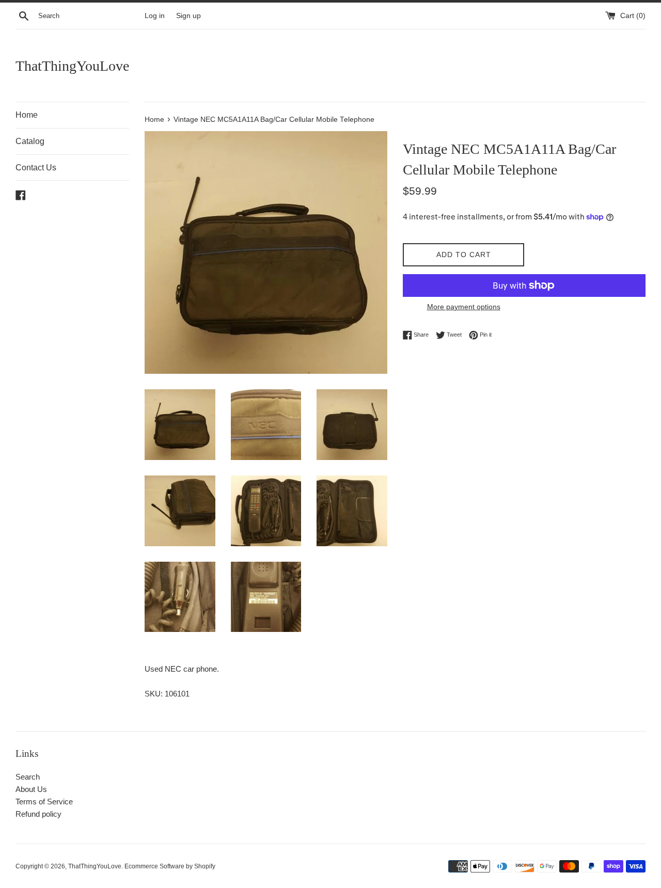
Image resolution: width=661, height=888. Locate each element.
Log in (155, 16)
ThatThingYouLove (72, 66)
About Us (31, 789)
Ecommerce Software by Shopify (169, 866)
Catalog (29, 141)
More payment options (463, 307)
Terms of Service (44, 801)
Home (26, 114)
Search (27, 776)
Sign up (188, 16)
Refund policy (38, 814)
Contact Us (35, 167)
